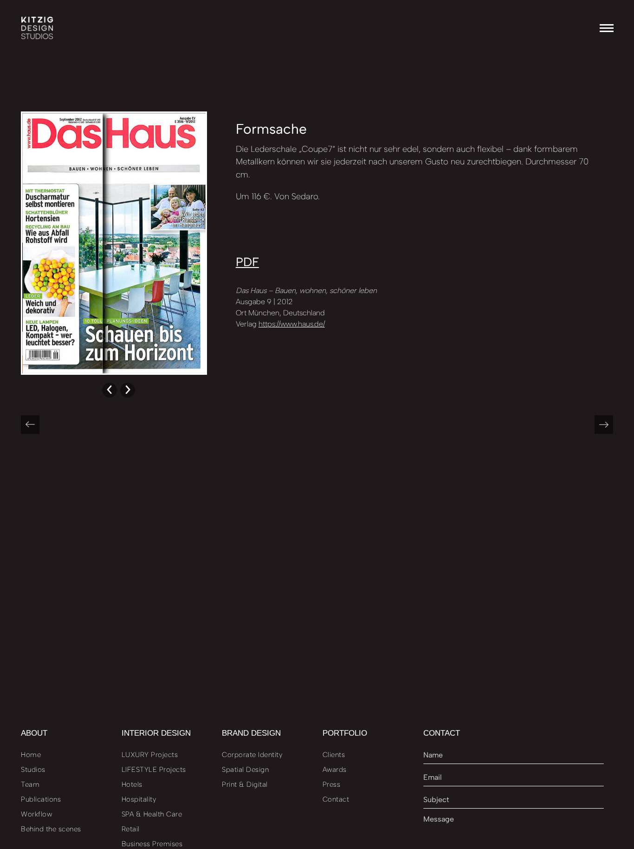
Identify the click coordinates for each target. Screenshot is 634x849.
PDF (247, 262)
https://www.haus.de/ (292, 324)
